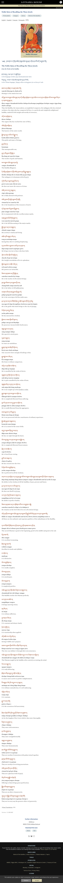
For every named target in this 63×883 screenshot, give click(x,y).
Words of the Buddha (34, 15)
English (4, 20)
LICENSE (31, 873)
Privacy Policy (35, 870)
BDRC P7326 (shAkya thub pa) (31, 824)
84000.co (31, 822)
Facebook (30, 867)
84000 (8, 862)
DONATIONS (31, 846)
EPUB (28, 830)
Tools (32, 857)
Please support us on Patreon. (49, 849)
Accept (37, 880)
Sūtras (23, 15)
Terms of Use (27, 870)
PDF (34, 830)
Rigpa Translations (7, 807)
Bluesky (25, 867)
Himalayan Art (22, 862)
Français (15, 20)
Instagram (37, 867)
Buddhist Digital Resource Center (36, 862)
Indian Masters (30, 854)
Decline (26, 880)
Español (9, 20)
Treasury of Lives (51, 862)
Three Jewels (6, 15)
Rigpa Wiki (14, 862)
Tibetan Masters (40, 854)
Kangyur (15, 15)
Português (21, 20)
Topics (48, 854)
